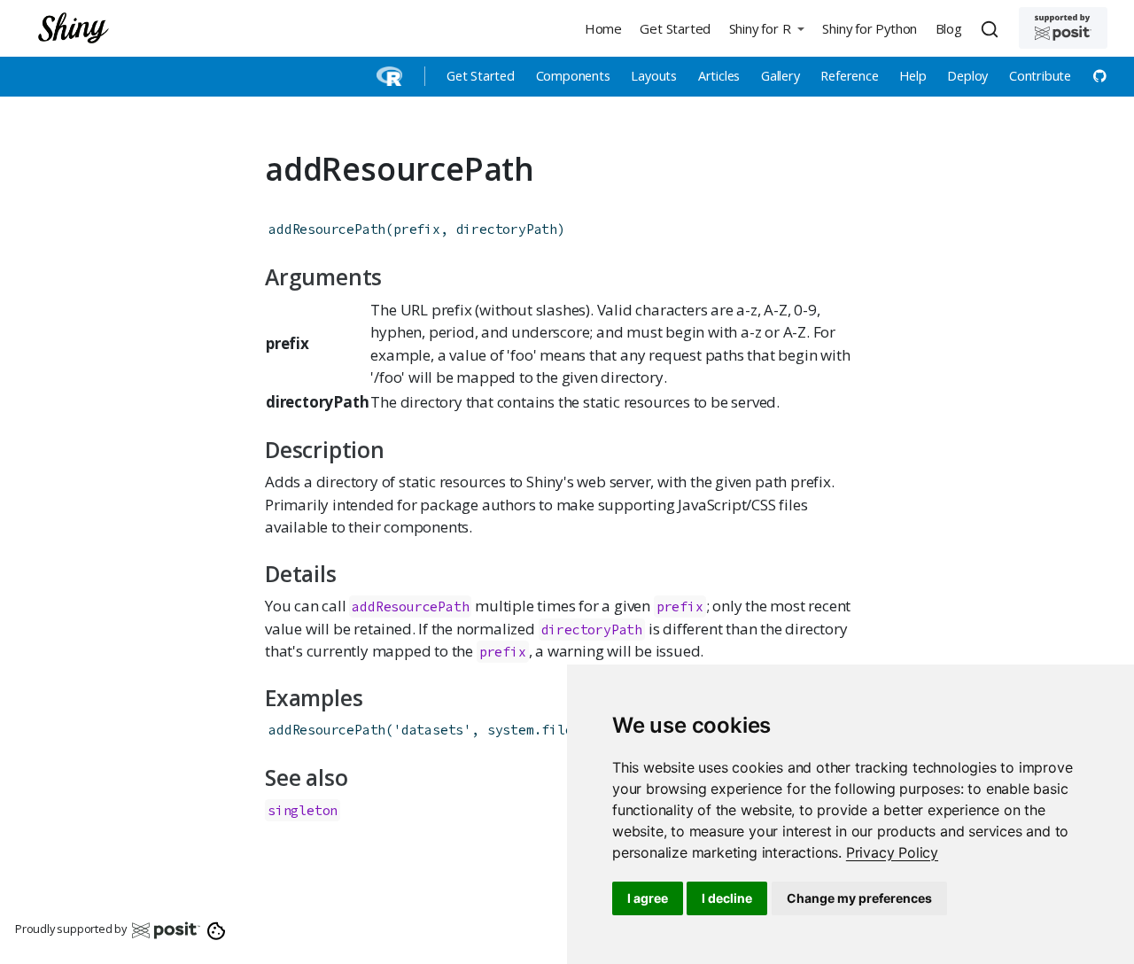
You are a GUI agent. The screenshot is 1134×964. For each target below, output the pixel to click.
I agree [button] (647, 898)
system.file (530, 729)
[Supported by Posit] (1063, 28)
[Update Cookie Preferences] (216, 929)
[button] (766, 28)
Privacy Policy (892, 852)
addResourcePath (326, 229)
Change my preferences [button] (859, 898)
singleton (303, 810)
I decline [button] (727, 898)
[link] (892, 852)
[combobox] (992, 28)
